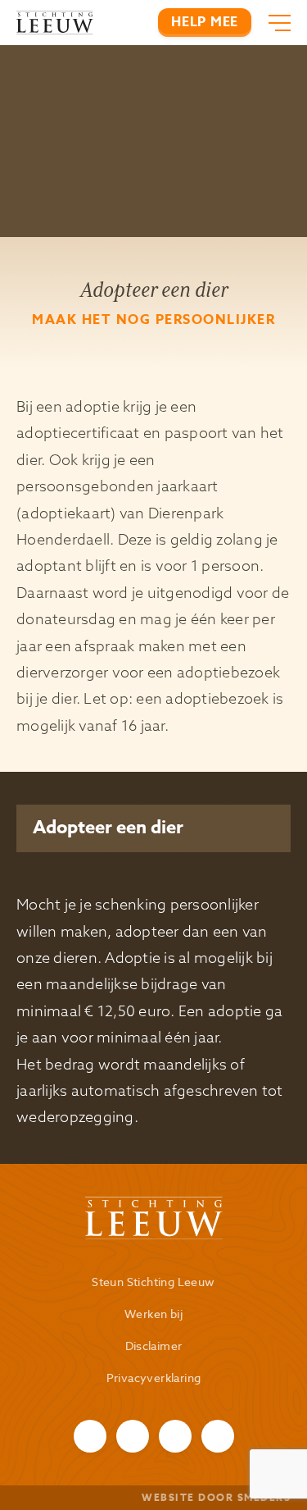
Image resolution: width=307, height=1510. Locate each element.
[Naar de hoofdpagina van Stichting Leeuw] (54, 22)
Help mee (204, 22)
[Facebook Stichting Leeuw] (90, 1436)
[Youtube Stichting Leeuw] (175, 1436)
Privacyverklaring (153, 1377)
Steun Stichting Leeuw (153, 1281)
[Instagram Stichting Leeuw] (132, 1436)
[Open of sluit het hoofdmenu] (275, 22)
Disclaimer (154, 1345)
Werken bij (153, 1313)
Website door (216, 1497)
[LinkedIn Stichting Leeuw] (217, 1436)
